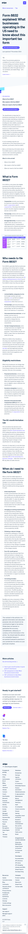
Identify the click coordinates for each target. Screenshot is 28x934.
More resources (7, 8)
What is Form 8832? (8, 99)
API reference (19, 860)
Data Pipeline (6, 796)
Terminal (4, 834)
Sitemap (4, 901)
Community (5, 884)
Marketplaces (19, 796)
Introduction (6, 96)
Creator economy (20, 809)
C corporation (16, 412)
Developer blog (19, 871)
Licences (4, 898)
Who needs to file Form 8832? (11, 102)
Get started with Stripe (10, 47)
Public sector (18, 832)
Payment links (6, 817)
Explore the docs (7, 750)
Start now (6, 707)
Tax (16, 8)
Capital (4, 785)
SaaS (16, 804)
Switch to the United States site (11, 930)
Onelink (4, 811)
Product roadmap (20, 878)
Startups (17, 775)
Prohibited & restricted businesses (5, 894)
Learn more (6, 74)
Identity (4, 804)
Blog (3, 882)
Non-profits (18, 826)
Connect (4, 792)
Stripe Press (18, 884)
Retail (16, 834)
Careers (17, 880)
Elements (5, 798)
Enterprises (18, 773)
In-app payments (19, 794)
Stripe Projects (19, 869)
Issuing (4, 809)
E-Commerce (18, 783)
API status (18, 863)
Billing (4, 783)
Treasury (4, 836)
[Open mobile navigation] (24, 2)
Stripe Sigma (5, 830)
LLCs (10, 298)
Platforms (18, 802)
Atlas (3, 777)
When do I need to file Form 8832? (12, 105)
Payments (5, 819)
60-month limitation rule (17, 430)
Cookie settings (6, 903)
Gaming (17, 813)
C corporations (11, 205)
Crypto (4, 794)
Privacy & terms (6, 890)
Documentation (19, 858)
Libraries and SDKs (20, 867)
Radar (4, 824)
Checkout (5, 787)
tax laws (4, 348)
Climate (4, 789)
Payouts (4, 822)
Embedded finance (20, 785)
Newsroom (18, 882)
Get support (5, 911)
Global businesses (20, 792)
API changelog (19, 865)
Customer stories (7, 880)
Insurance (17, 819)
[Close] (25, 925)
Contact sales (17, 707)
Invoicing (4, 807)
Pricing (4, 775)
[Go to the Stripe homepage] (4, 764)
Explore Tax (5, 728)
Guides (4, 878)
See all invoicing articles (9, 661)
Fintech (17, 811)
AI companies (18, 807)
